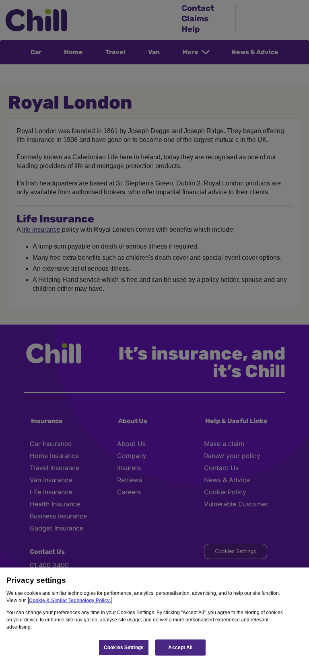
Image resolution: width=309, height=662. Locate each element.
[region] (154, 614)
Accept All (180, 647)
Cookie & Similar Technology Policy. (70, 600)
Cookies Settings (124, 647)
